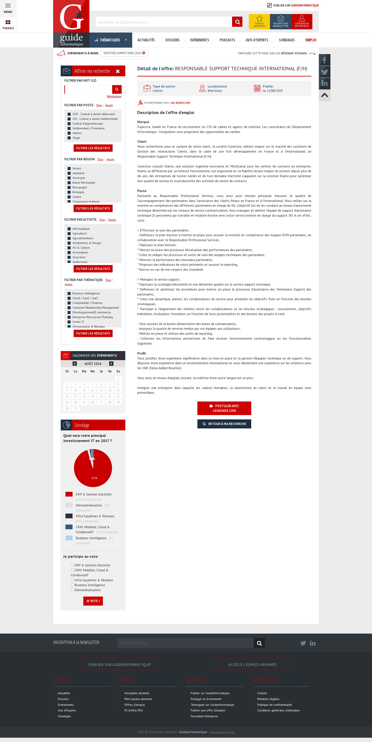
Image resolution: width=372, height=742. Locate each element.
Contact (262, 693)
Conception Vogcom (222, 732)
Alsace (77, 168)
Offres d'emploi (134, 705)
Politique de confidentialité (274, 705)
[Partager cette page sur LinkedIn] (324, 83)
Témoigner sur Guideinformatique (212, 705)
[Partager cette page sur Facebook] (324, 60)
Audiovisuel (80, 262)
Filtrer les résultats (93, 148)
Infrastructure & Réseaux (89, 326)
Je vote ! (93, 601)
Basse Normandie (84, 182)
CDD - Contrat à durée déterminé (94, 114)
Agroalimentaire (83, 238)
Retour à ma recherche (226, 424)
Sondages (287, 39)
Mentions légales (268, 699)
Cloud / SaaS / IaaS (85, 298)
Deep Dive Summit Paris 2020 (122, 53)
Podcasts (227, 39)
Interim (77, 133)
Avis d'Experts (257, 39)
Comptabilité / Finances (88, 303)
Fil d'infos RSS (133, 710)
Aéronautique (81, 229)
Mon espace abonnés (138, 699)
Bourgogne (80, 187)
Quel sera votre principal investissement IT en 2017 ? (87, 438)
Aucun (109, 105)
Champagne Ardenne (86, 201)
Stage (76, 138)
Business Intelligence (86, 293)
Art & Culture (81, 248)
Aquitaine (78, 173)
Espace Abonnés (259, 25)
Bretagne (78, 192)
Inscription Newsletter (280, 25)
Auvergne (79, 178)
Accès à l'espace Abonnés (252, 664)
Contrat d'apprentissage (88, 123)
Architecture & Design (87, 243)
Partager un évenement (206, 699)
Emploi (310, 39)
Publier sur (296, 5)
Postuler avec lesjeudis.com (226, 408)
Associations (80, 252)
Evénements (199, 39)
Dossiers (173, 39)
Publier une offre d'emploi (208, 710)
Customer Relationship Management (96, 307)
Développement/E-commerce (92, 312)
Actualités (146, 39)
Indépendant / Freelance (89, 128)
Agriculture (80, 233)
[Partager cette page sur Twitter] (324, 71)
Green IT (78, 322)
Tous (99, 105)
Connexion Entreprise (302, 25)
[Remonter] (324, 95)
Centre (77, 197)
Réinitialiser (114, 96)
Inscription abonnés (136, 693)
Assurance (79, 257)
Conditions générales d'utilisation (278, 710)
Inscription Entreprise (204, 716)
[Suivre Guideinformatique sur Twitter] (303, 644)
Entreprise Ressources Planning (93, 317)
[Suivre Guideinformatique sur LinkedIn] (312, 644)
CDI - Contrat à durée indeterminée (95, 119)
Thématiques (111, 39)
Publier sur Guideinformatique (119, 664)
